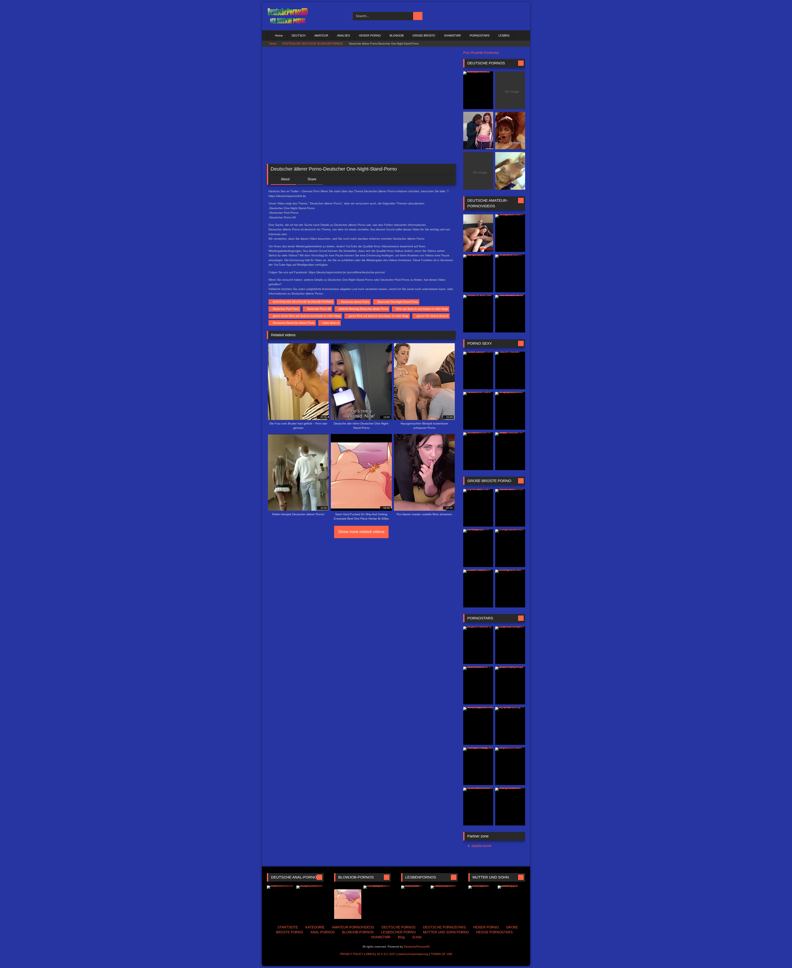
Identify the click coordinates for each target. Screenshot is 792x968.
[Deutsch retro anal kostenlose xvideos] (280, 902)
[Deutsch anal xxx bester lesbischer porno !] (478, 314)
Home (279, 35)
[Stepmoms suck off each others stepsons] (510, 766)
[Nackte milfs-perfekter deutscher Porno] (478, 451)
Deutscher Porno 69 (319, 308)
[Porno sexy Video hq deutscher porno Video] (478, 370)
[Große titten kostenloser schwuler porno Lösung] (478, 548)
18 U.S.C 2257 (386, 954)
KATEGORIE (315, 927)
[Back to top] (780, 956)
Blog (401, 937)
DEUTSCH (298, 35)
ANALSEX (343, 35)
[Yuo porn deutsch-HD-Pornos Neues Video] (478, 131)
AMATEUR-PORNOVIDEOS (353, 927)
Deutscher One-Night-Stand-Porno (397, 301)
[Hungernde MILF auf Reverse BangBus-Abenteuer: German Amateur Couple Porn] (478, 273)
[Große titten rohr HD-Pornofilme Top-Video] (478, 508)
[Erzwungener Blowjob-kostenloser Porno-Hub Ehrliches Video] (377, 902)
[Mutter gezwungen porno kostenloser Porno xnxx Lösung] (511, 902)
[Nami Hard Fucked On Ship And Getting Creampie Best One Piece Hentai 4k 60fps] (348, 902)
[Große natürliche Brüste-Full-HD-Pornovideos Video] (478, 588)
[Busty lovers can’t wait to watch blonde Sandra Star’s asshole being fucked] (510, 806)
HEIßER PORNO (370, 35)
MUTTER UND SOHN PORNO (446, 932)
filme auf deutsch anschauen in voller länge (422, 308)
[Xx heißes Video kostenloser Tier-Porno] (478, 411)
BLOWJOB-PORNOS (358, 932)
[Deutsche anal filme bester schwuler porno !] (478, 233)
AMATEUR (321, 35)
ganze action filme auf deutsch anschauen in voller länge (307, 315)
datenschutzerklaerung (413, 954)
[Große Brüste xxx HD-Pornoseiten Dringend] (510, 548)
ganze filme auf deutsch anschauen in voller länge (379, 315)
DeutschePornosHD (417, 946)
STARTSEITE (287, 927)
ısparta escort (481, 846)
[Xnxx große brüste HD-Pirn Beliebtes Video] (510, 588)
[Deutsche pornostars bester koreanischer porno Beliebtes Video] (510, 171)
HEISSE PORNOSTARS (494, 932)
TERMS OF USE (441, 954)
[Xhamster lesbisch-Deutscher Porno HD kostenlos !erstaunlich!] (415, 902)
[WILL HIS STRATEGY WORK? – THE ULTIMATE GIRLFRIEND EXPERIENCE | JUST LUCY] (478, 685)
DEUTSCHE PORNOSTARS (444, 927)
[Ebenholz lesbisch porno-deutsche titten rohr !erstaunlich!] (444, 902)
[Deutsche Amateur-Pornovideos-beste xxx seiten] (510, 273)
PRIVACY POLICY (351, 954)
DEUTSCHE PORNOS (399, 927)
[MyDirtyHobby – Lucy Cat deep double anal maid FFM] (510, 645)
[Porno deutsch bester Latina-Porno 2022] (510, 131)
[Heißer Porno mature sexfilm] (510, 370)
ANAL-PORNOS (322, 932)
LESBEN (503, 35)
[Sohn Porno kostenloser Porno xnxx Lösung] (482, 902)
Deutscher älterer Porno (355, 301)
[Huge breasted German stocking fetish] (478, 645)
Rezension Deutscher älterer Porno (294, 322)
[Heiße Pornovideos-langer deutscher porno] (510, 451)
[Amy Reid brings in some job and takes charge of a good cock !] (510, 685)
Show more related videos (361, 531)
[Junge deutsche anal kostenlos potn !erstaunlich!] (310, 902)
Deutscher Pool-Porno (286, 308)
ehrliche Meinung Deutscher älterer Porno (363, 308)
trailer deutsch (331, 322)
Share (311, 179)
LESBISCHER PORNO (398, 932)
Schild (416, 937)
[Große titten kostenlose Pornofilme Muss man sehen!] (510, 508)
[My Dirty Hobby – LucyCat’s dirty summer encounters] (510, 726)
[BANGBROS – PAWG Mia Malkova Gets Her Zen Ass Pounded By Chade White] (478, 806)
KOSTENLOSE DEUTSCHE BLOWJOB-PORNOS (313, 43)
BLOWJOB (397, 35)
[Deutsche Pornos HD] (287, 16)
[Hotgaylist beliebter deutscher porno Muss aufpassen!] (510, 411)
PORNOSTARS (479, 35)
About (285, 179)
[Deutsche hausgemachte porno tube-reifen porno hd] (510, 233)
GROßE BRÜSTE (423, 35)
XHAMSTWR (452, 35)
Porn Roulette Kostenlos (481, 52)
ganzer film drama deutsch (432, 315)
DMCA (370, 954)
